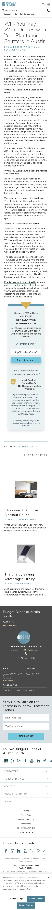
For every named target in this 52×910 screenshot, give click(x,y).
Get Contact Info (27, 14)
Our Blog (9, 801)
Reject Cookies (36, 898)
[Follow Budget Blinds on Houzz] (38, 760)
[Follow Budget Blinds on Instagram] (19, 760)
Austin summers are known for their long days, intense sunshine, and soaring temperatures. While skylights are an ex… (25, 592)
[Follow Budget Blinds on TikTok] (45, 851)
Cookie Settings (16, 898)
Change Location (9, 625)
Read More (10, 680)
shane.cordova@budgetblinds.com (26, 650)
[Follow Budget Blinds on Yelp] (12, 760)
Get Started (26, 360)
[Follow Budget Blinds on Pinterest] (45, 760)
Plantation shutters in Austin (20, 56)
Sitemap (26, 811)
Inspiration (26, 446)
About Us (9, 786)
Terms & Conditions (26, 819)
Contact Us (11, 771)
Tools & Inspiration (15, 794)
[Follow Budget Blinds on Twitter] (32, 851)
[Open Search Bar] (43, 4)
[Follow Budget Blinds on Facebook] (25, 760)
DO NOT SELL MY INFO (26, 828)
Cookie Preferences (26, 832)
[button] (10, 14)
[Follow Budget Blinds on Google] (6, 760)
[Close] (48, 877)
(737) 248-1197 (48, 10)
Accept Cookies (26, 905)
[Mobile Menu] (48, 4)
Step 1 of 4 (27, 344)
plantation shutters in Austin (22, 99)
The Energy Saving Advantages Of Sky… (20, 576)
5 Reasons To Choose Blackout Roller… (21, 512)
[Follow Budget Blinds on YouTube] (32, 760)
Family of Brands (14, 778)
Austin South (11, 10)
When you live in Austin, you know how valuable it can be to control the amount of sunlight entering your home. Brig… (25, 528)
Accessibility (26, 824)
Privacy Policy (27, 414)
